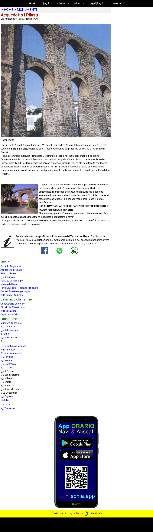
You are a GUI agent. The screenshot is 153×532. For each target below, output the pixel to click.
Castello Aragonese (10, 266)
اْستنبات (77, 3)
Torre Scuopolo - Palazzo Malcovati (19, 287)
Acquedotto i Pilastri (11, 269)
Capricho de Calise (10, 314)
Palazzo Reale (8, 273)
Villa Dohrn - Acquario (11, 295)
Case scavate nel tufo (11, 353)
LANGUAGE (118, 3)
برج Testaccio (7, 408)
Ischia (80, 513)
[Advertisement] (75, 524)
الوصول (45, 3)
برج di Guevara (7, 277)
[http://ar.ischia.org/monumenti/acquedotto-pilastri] (74, 250)
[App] (76, 461)
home (8, 10)
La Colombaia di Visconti (13, 346)
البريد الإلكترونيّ (96, 3)
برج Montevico (8, 326)
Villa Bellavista (8, 310)
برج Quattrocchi (8, 364)
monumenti (27, 10)
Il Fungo (4, 333)
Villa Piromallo (8, 349)
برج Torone (6, 367)
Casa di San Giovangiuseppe (15, 291)
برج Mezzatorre (8, 337)
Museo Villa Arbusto (11, 323)
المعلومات (61, 3)
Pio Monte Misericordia (12, 307)
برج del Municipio (9, 330)
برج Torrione (6, 356)
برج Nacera (6, 360)
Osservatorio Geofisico (12, 303)
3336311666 (95, 513)
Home (32, 3)
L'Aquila (4, 400)
